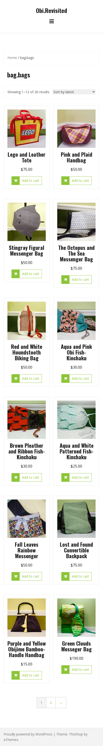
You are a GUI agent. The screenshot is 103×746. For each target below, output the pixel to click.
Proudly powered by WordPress (28, 734)
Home (12, 57)
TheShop (76, 734)
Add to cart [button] (30, 180)
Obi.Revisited (51, 10)
